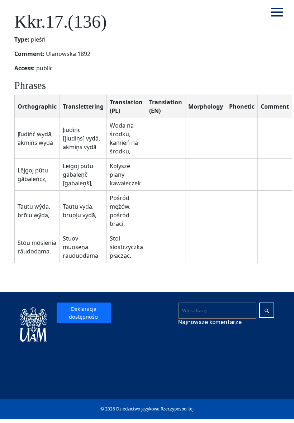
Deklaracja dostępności (84, 312)
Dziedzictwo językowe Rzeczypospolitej (155, 409)
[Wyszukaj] (266, 310)
